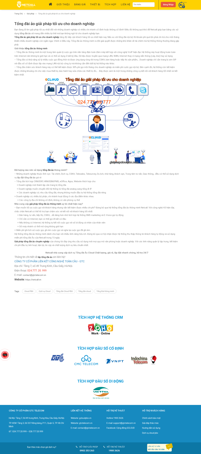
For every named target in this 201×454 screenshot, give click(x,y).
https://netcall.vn (33, 279)
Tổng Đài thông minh (105, 291)
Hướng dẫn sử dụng (151, 428)
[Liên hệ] (4, 354)
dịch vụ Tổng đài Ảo (78, 252)
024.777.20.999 (19, 431)
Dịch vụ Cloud (44, 291)
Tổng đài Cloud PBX (64, 291)
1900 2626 (118, 418)
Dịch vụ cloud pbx (150, 433)
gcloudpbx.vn (85, 418)
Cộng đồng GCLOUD (125, 428)
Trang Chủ (18, 14)
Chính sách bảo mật (151, 418)
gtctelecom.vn (85, 423)
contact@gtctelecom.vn (34, 275)
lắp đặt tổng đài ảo (26, 177)
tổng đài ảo (25, 33)
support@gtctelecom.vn (124, 423)
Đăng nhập (168, 4)
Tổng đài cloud (84, 291)
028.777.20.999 (36, 431)
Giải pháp (31, 14)
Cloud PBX (28, 291)
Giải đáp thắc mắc (150, 423)
